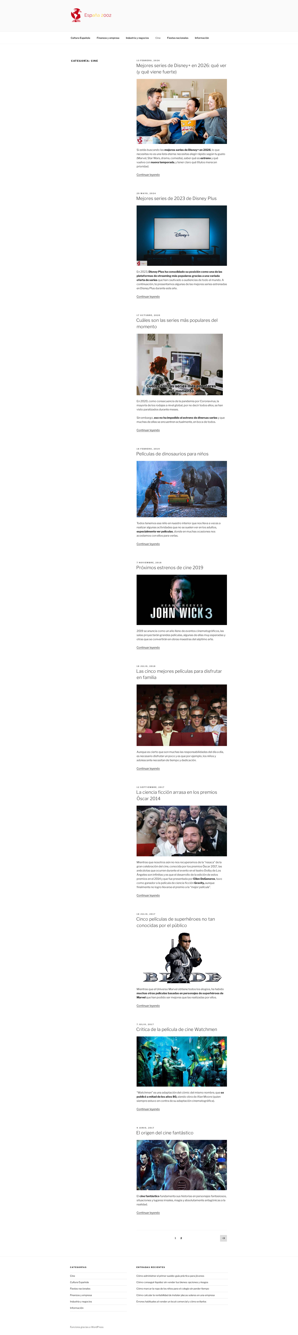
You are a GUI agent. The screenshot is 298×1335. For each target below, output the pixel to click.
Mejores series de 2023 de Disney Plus (176, 198)
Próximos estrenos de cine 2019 (169, 567)
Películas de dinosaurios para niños (172, 453)
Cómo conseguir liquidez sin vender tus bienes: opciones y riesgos (172, 1282)
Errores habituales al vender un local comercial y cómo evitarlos (171, 1301)
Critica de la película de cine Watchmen (176, 1029)
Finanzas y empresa (108, 37)
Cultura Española (80, 37)
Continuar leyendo (148, 174)
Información (202, 37)
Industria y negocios (137, 37)
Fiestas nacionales (177, 37)
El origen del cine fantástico (164, 1132)
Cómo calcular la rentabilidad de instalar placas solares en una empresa (175, 1295)
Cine (158, 37)
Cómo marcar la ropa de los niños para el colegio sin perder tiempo (172, 1288)
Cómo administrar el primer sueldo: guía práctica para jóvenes (170, 1275)
